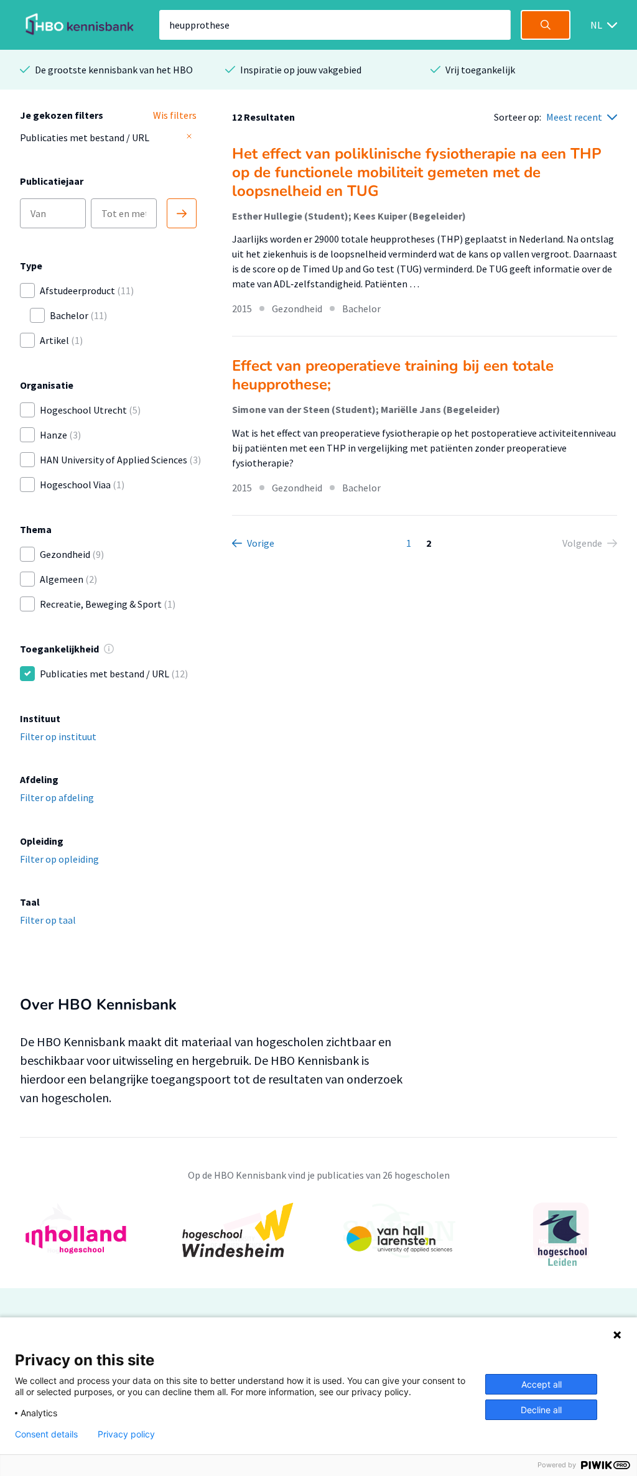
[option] (318, 1238)
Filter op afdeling (57, 797)
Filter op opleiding (59, 859)
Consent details (46, 1434)
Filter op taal (48, 920)
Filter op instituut (58, 736)
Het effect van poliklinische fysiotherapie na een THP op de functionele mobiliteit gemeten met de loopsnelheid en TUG (417, 172)
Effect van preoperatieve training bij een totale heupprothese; (393, 375)
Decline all (541, 1409)
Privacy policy (126, 1434)
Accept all (541, 1384)
